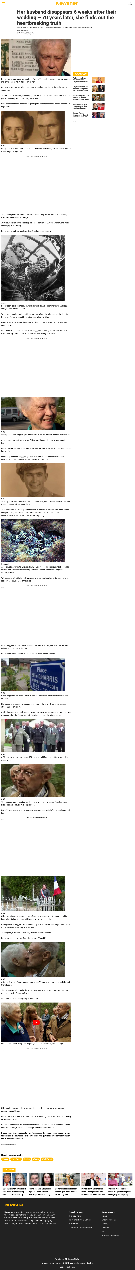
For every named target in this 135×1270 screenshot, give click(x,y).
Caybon (90, 1263)
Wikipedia (4, 303)
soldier (27, 1159)
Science (105, 1228)
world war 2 (47, 1159)
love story (16, 1159)
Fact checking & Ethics (80, 1220)
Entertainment (108, 1220)
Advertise (73, 1224)
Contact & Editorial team (80, 1228)
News (104, 1216)
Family (26, 27)
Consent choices (67, 1267)
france (5, 1159)
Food (103, 1231)
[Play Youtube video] (36, 1022)
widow (36, 1159)
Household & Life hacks (112, 1235)
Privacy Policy (75, 1216)
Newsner (19, 27)
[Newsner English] (67, 3)
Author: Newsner (22, 30)
